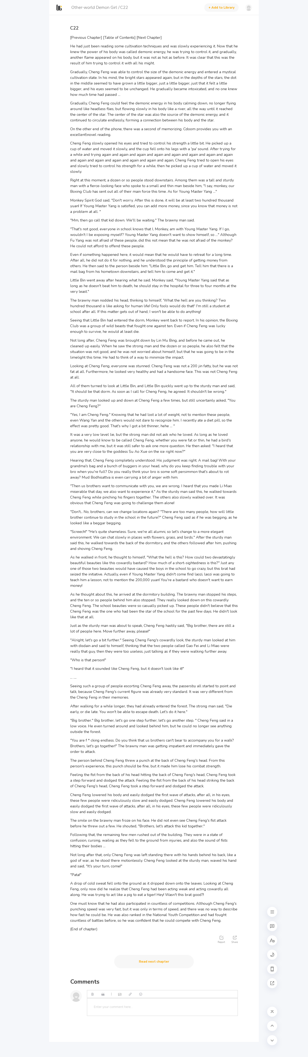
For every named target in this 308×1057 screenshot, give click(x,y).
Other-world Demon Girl (94, 7)
